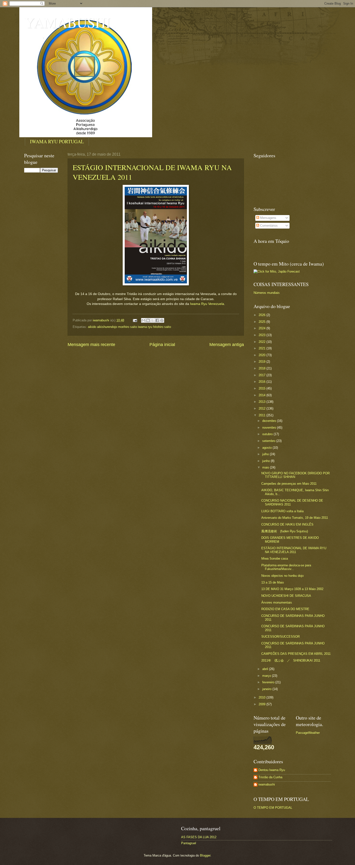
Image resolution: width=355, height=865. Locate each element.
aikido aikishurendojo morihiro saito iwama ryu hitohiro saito (129, 327)
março (267, 676)
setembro (269, 441)
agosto (267, 447)
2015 (262, 388)
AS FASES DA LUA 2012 (198, 837)
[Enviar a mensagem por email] (143, 320)
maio (266, 467)
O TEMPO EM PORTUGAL (273, 807)
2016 (262, 381)
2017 (262, 375)
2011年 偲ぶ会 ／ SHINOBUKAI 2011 (290, 660)
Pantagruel (188, 843)
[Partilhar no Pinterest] (161, 320)
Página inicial (162, 344)
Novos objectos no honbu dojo (282, 575)
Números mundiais (267, 293)
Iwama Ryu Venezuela (207, 304)
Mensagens (267, 218)
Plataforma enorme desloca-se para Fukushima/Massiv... (286, 567)
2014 (262, 395)
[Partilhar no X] (152, 320)
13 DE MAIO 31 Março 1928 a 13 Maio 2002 (292, 589)
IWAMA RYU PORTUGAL (57, 141)
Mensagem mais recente (91, 344)
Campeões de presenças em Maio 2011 (289, 483)
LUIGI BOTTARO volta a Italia (282, 511)
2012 (262, 408)
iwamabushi (266, 784)
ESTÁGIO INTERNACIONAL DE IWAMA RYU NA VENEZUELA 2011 (293, 550)
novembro (269, 427)
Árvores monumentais (276, 602)
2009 (262, 704)
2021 (262, 348)
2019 (262, 361)
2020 (262, 355)
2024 (262, 328)
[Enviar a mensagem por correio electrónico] (134, 320)
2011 (262, 415)
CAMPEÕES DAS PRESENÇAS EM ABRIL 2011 (296, 654)
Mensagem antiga (226, 344)
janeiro (267, 689)
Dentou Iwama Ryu (271, 770)
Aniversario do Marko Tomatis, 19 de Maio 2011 (294, 517)
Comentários (268, 225)
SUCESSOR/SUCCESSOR (280, 636)
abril (265, 669)
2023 (262, 335)
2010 (262, 697)
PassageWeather (308, 733)
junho (266, 461)
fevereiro (268, 682)
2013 (262, 402)
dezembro (269, 421)
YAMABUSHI (67, 22)
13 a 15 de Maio (272, 582)
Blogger (205, 855)
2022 (262, 342)
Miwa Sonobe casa (274, 558)
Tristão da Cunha (270, 777)
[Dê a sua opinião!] (148, 320)
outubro (268, 434)
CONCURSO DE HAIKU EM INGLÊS (287, 524)
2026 (262, 315)
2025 (262, 322)
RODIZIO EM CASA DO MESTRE (285, 609)
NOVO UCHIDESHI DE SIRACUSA (286, 596)
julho (266, 454)
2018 (262, 368)
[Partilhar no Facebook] (157, 320)
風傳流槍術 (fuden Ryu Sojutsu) (284, 531)
